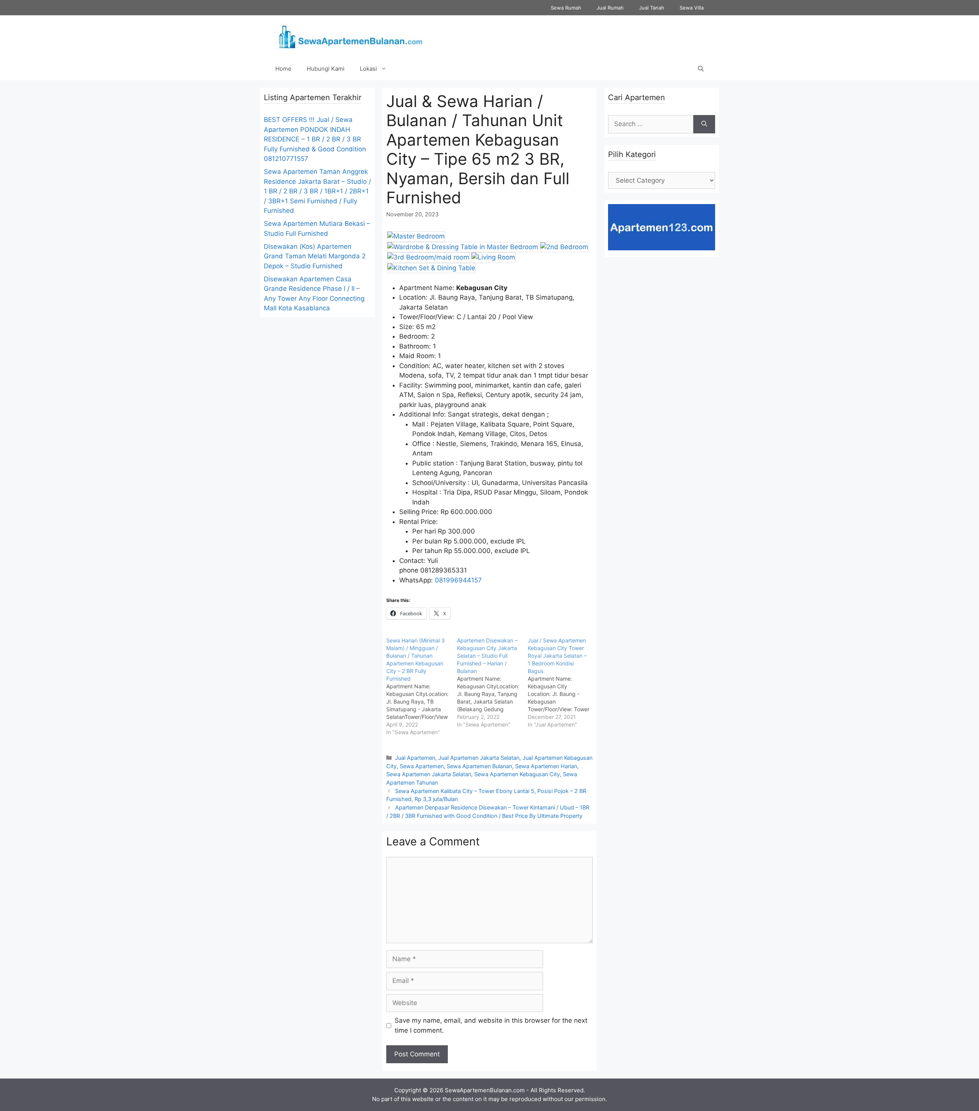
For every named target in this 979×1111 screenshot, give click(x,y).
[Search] (704, 124)
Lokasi (368, 68)
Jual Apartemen (415, 757)
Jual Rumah (610, 8)
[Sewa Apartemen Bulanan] (349, 36)
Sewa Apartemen (422, 766)
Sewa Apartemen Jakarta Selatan (428, 774)
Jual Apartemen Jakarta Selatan (478, 757)
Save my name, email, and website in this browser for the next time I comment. (491, 1025)
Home (283, 68)
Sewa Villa (692, 8)
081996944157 (458, 580)
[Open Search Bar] (700, 68)
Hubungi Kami (326, 68)
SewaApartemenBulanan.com (485, 1090)
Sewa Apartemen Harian (546, 766)
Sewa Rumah (566, 8)
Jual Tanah (651, 8)
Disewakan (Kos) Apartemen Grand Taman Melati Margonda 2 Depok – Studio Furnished (315, 256)
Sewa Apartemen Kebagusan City (517, 774)
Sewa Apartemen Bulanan (479, 766)
